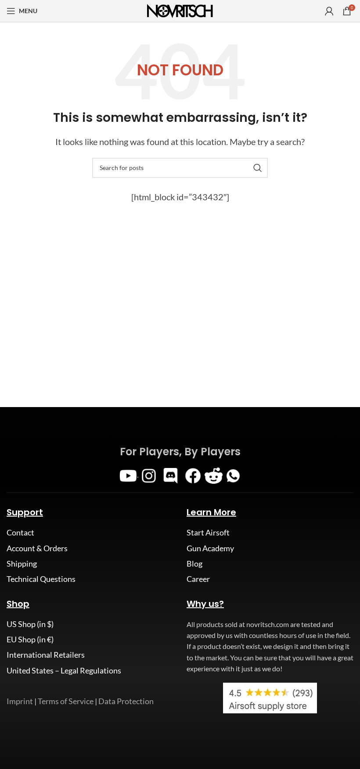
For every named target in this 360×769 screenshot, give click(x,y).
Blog (194, 563)
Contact (20, 532)
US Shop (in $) (30, 624)
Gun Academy (210, 548)
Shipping (22, 563)
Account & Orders (37, 548)
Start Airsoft (208, 532)
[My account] (329, 11)
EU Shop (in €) (30, 639)
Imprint (20, 701)
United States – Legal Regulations (64, 670)
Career (198, 579)
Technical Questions (41, 579)
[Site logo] (180, 10)
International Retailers (46, 654)
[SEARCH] (258, 168)
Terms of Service (66, 701)
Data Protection (126, 701)
